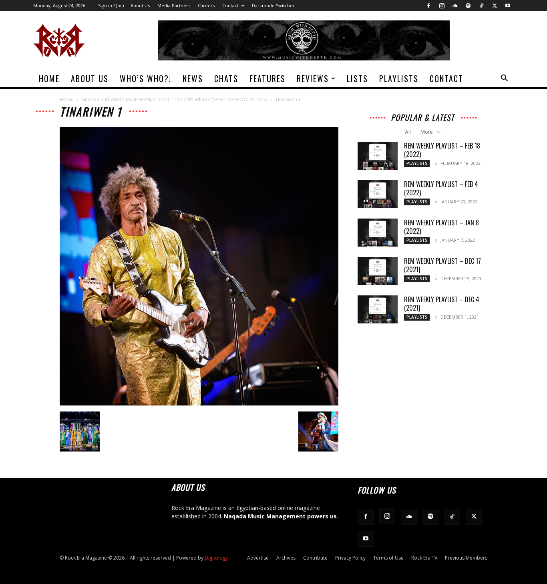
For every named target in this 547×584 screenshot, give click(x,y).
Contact (230, 5)
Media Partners (173, 5)
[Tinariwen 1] (199, 403)
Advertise (258, 557)
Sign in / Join (111, 5)
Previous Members (466, 557)
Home (49, 78)
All (408, 132)
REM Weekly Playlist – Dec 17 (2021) (442, 265)
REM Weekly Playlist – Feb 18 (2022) (442, 150)
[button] (504, 79)
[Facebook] (428, 5)
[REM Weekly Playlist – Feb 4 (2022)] (378, 194)
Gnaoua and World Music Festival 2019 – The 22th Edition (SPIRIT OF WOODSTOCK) (174, 99)
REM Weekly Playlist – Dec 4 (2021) (441, 304)
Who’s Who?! (145, 78)
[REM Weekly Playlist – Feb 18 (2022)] (378, 156)
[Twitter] (495, 5)
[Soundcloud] (455, 5)
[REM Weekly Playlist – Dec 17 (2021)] (378, 271)
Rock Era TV (424, 557)
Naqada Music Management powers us (280, 516)
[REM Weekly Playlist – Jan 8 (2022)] (378, 233)
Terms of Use (388, 557)
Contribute (315, 557)
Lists (357, 78)
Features (267, 78)
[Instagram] (442, 5)
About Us (140, 5)
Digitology (216, 557)
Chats (226, 78)
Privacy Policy (350, 557)
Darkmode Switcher (273, 5)
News (193, 78)
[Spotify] (468, 5)
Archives (286, 557)
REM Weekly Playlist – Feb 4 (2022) (441, 188)
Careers (206, 5)
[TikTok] (481, 5)
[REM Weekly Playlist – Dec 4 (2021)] (378, 309)
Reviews (313, 78)
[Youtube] (508, 5)
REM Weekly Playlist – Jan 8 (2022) (441, 227)
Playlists (398, 78)
